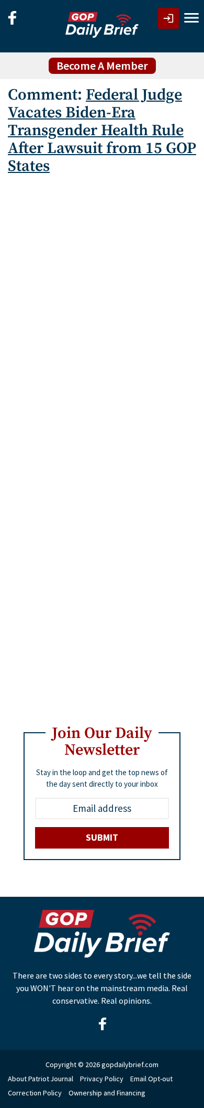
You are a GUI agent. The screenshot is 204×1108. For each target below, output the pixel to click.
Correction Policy (35, 1093)
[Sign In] (168, 18)
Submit (102, 837)
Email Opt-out (151, 1078)
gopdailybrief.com (129, 1064)
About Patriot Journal (40, 1078)
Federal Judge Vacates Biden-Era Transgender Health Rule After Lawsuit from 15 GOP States (102, 130)
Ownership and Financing (107, 1093)
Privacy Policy (101, 1078)
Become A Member (102, 65)
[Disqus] (102, 315)
